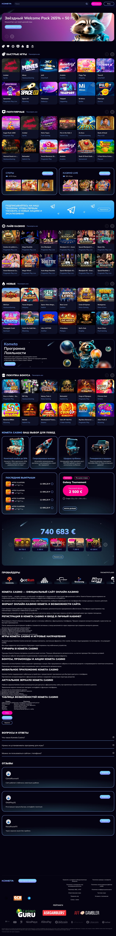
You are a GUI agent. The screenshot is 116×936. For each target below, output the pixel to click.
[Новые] (22, 46)
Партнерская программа (27, 881)
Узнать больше (10, 364)
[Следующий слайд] (12, 36)
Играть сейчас (47, 173)
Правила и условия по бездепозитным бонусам (75, 880)
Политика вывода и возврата (101, 880)
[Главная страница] (7, 4)
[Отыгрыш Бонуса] (32, 46)
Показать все (58, 557)
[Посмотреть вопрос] (113, 737)
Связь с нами (75, 899)
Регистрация (96, 4)
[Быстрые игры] (3, 46)
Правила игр (75, 896)
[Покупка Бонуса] (27, 46)
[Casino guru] (25, 913)
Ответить (105, 773)
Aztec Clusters (18, 490)
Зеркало (7, 723)
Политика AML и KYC (74, 889)
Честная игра (101, 893)
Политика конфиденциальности (102, 889)
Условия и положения (101, 896)
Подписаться (104, 209)
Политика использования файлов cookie (101, 885)
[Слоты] (8, 46)
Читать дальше (70, 508)
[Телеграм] (29, 898)
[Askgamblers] (54, 913)
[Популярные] (17, 46)
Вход (108, 4)
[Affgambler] (86, 912)
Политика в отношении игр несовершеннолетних (74, 885)
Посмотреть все (34, 54)
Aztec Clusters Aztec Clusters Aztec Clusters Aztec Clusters (25, 482)
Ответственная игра (74, 893)
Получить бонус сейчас (13, 27)
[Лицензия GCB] (18, 898)
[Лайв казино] (13, 46)
